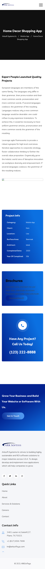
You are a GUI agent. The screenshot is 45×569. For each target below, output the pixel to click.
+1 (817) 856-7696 (16, 541)
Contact (5, 516)
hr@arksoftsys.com (16, 546)
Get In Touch (13, 416)
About (4, 497)
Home (5, 491)
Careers (5, 510)
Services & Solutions (11, 503)
